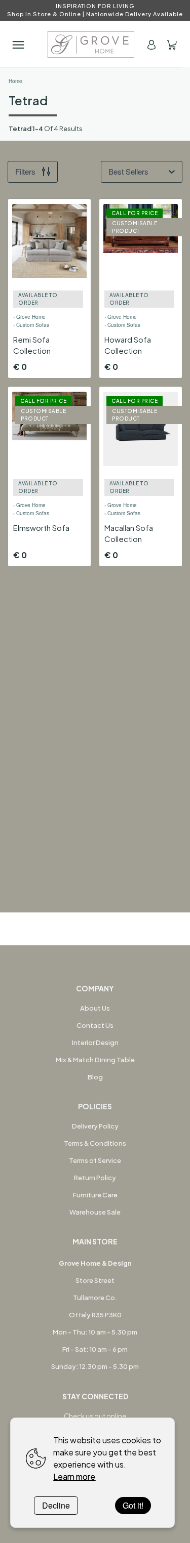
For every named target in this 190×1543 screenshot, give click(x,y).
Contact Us (95, 1025)
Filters (25, 171)
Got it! (133, 1505)
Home (15, 81)
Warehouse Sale (95, 1212)
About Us (95, 1008)
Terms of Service (95, 1160)
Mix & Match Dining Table (95, 1060)
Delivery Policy (95, 1126)
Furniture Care (95, 1195)
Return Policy (95, 1178)
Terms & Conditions (95, 1143)
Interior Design (95, 1042)
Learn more (74, 1476)
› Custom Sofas (31, 324)
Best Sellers (128, 171)
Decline (56, 1505)
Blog (95, 1077)
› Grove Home (29, 316)
